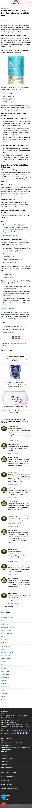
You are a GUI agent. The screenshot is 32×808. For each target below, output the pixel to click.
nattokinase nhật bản (7, 758)
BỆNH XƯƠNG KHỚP (7, 617)
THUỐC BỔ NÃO (5, 687)
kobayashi (4, 755)
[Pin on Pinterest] (19, 337)
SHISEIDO (4, 668)
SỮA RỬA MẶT (5, 674)
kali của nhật (21, 343)
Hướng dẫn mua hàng (7, 777)
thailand (3, 684)
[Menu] (2, 3)
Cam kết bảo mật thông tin (9, 788)
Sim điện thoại (5, 671)
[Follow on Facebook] (15, 733)
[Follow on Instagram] (18, 733)
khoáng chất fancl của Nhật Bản (10, 235)
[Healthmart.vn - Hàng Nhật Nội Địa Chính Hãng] (16, 3)
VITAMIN (6, 8)
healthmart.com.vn (6, 764)
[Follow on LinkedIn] (26, 733)
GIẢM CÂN (4, 643)
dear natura (4, 761)
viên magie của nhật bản (8, 309)
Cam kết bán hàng (6, 784)
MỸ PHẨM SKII (5, 655)
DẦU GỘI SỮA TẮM (6, 633)
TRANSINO (4, 693)
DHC (2, 636)
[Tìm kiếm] (30, 2)
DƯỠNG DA (4, 640)
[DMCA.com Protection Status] (6, 749)
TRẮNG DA (4, 690)
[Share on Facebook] (13, 337)
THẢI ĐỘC (4, 680)
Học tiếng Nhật (5, 646)
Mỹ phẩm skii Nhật (6, 658)
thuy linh (16, 20)
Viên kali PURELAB (6, 38)
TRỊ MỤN (3, 696)
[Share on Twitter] (16, 337)
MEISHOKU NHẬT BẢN (7, 652)
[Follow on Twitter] (21, 733)
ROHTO (3, 665)
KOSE (3, 649)
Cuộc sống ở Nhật (6, 630)
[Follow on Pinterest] (23, 733)
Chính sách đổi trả (6, 780)
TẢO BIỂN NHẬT (6, 677)
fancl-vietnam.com (6, 767)
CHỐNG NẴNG (5, 624)
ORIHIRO (3, 662)
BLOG (2, 8)
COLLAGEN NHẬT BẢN (7, 627)
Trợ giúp (3, 792)
